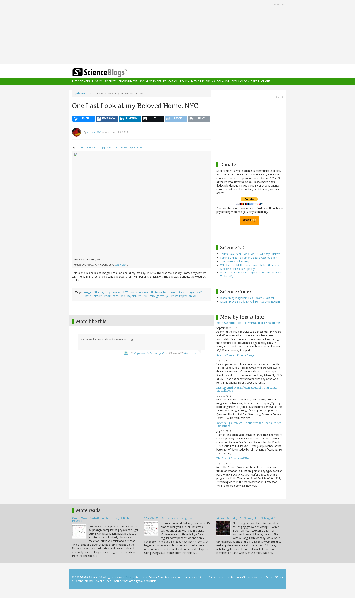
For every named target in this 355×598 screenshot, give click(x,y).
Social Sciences (150, 81)
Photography (158, 292)
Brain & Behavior (217, 81)
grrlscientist (82, 93)
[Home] (107, 72)
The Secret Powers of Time (233, 458)
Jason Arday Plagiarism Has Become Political (247, 298)
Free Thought (261, 81)
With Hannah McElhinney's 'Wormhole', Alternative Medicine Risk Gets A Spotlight (250, 267)
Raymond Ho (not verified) (149, 353)
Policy (184, 81)
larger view (120, 264)
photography (102, 147)
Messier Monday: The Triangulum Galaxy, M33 (246, 518)
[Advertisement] (177, 32)
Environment (128, 81)
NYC (94, 147)
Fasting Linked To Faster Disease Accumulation (248, 257)
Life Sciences (81, 81)
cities (181, 292)
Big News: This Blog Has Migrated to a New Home (248, 323)
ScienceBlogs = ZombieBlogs (235, 355)
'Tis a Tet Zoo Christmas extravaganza (168, 518)
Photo (87, 296)
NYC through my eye (118, 147)
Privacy (130, 577)
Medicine (197, 81)
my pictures (114, 292)
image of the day (135, 147)
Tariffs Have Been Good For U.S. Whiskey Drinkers (250, 254)
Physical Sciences (104, 81)
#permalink (191, 353)
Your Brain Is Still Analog (234, 261)
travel (172, 292)
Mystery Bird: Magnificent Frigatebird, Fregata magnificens (246, 389)
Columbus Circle (84, 147)
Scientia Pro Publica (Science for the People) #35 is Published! (248, 424)
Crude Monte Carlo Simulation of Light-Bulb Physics (100, 519)
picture (98, 296)
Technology (240, 81)
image (190, 292)
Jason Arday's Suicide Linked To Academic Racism (250, 301)
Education (170, 81)
